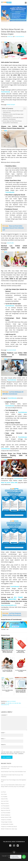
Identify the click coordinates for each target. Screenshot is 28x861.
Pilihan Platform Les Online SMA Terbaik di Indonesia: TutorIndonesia (13, 118)
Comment (4, 715)
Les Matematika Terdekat (7, 824)
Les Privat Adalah (5, 808)
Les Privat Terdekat (5, 812)
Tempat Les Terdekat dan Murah (9, 826)
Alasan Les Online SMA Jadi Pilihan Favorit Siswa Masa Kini (13, 111)
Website (3, 744)
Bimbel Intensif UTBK (6, 817)
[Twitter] (18, 845)
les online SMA (16, 703)
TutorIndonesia (9, 192)
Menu (25, 2)
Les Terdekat (4, 796)
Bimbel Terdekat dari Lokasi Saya (9, 829)
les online (9, 703)
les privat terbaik (11, 350)
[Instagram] (14, 845)
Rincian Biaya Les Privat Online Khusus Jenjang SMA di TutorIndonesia (12, 121)
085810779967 (12, 599)
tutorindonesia (19, 36)
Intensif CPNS (4, 799)
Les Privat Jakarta (5, 805)
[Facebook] (10, 845)
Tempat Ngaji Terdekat (6, 822)
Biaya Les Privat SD (5, 810)
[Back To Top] (14, 852)
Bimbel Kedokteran (5, 815)
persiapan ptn (5, 704)
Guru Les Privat (11, 701)
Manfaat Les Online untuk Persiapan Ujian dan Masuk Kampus (13, 115)
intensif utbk (10, 243)
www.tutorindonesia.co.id (8, 605)
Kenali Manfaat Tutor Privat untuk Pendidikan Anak (13, 771)
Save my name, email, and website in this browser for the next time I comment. (13, 752)
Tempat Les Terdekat (6, 819)
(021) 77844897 (18, 597)
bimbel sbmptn (11, 104)
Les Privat (3, 792)
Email (3, 738)
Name (3, 732)
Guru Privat (4, 794)
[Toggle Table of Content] (23, 108)
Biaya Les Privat (5, 803)
